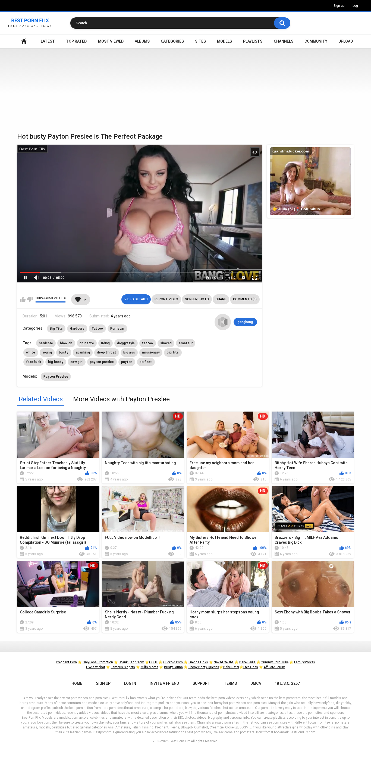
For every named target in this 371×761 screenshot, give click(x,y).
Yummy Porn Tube (274, 662)
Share (221, 299)
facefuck (33, 362)
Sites (200, 41)
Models (224, 41)
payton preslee (102, 362)
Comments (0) (245, 299)
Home (24, 41)
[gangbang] (223, 322)
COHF (153, 662)
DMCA (255, 683)
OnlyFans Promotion (98, 662)
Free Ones (250, 667)
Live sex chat (95, 667)
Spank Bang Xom (131, 662)
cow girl (76, 362)
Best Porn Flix (32, 149)
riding (105, 343)
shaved (166, 343)
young (47, 352)
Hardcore (77, 328)
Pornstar (117, 328)
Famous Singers (123, 667)
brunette (87, 343)
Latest (48, 41)
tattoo (147, 343)
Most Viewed (111, 41)
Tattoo (97, 328)
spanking (83, 352)
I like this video (23, 299)
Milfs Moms (149, 667)
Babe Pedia (247, 662)
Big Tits (56, 328)
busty (63, 352)
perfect (146, 362)
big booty (55, 362)
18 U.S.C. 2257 (287, 683)
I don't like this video (30, 299)
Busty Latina (173, 667)
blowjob (66, 343)
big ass (129, 352)
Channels (283, 41)
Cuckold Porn (173, 662)
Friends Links (198, 662)
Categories (172, 41)
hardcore (46, 343)
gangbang (245, 322)
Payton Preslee (55, 376)
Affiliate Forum (274, 667)
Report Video (166, 299)
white (30, 352)
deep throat (106, 352)
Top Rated (76, 41)
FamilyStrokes (304, 662)
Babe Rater (231, 667)
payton (127, 362)
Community (315, 41)
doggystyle (126, 343)
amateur (186, 343)
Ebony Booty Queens (203, 667)
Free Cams (214, 278)
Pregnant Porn (66, 662)
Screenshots (197, 299)
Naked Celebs (224, 662)
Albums (142, 41)
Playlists (252, 41)
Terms (230, 683)
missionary (151, 352)
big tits (173, 352)
